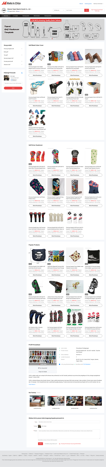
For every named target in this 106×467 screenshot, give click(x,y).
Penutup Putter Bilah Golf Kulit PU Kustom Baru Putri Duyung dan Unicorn (55, 68)
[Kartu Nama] (22, 73)
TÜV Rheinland (86, 364)
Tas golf (6, 55)
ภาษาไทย (82, 455)
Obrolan (14, 80)
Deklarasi (31, 453)
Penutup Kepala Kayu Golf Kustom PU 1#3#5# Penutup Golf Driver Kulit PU (93, 329)
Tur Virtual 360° (43, 368)
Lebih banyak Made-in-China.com (61, 453)
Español (35, 455)
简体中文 (15, 455)
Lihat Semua (32, 384)
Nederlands (73, 455)
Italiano (51, 455)
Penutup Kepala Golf (9, 48)
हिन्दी (78, 455)
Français (30, 455)
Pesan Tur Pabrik (43, 371)
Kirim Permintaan (37, 75)
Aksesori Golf (7, 64)
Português (46, 455)
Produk (16, 15)
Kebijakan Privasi (48, 453)
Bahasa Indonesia (100, 455)
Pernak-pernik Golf (8, 61)
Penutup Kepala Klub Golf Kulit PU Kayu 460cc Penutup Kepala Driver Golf (37, 168)
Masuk (81, 3)
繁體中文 (20, 455)
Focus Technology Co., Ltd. (48, 458)
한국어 (63, 455)
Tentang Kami (25, 15)
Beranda (6, 15)
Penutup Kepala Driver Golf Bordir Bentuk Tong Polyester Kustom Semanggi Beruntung (93, 168)
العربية (67, 455)
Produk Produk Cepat (74, 453)
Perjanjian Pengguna (39, 453)
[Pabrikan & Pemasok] (11, 3)
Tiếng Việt (92, 455)
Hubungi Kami (47, 15)
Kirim (40, 443)
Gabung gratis (88, 3)
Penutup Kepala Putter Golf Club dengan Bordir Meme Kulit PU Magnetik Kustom (74, 298)
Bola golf (6, 52)
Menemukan (37, 15)
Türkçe (87, 455)
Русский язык (57, 455)
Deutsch (40, 455)
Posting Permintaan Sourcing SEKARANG (70, 443)
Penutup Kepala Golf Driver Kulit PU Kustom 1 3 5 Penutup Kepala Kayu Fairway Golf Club (74, 229)
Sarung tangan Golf (8, 58)
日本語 (25, 455)
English (10, 455)
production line (37, 408)
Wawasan (82, 453)
